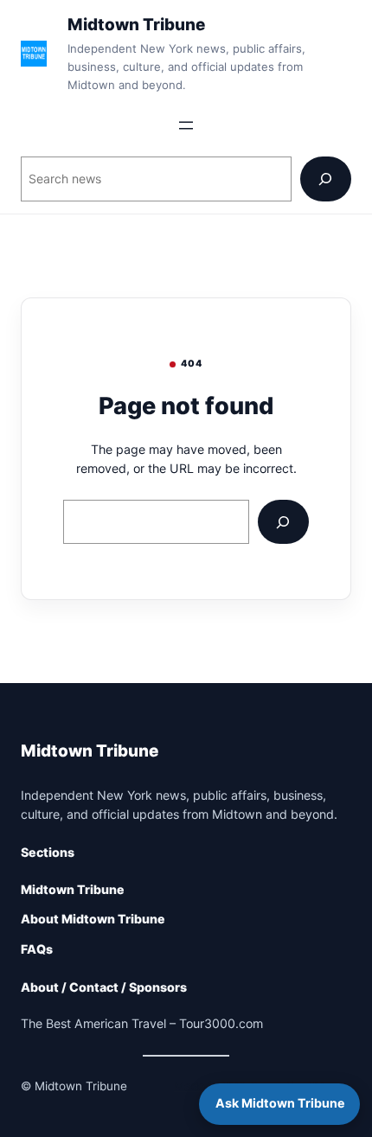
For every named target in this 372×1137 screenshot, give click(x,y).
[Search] (325, 178)
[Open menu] (186, 125)
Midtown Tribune (136, 25)
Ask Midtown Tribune (279, 1102)
